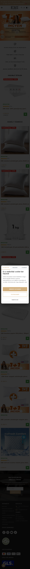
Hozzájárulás (5, 267)
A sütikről (24, 267)
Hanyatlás (15, 300)
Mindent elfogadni (15, 289)
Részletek (15, 267)
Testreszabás (15, 294)
